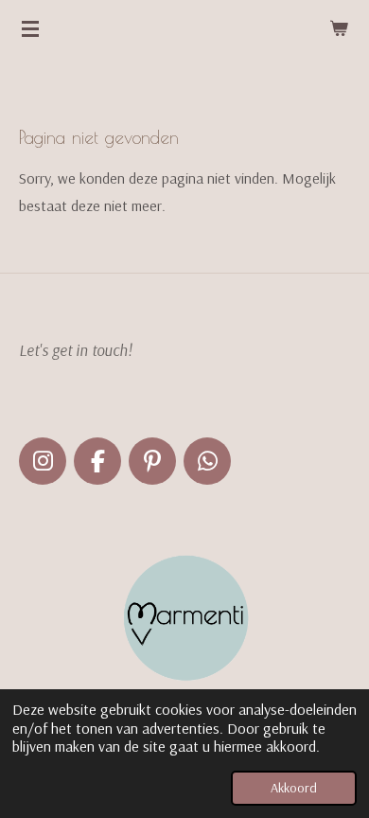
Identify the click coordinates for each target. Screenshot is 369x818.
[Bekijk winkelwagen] (339, 28)
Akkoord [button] (294, 787)
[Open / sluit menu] (30, 28)
